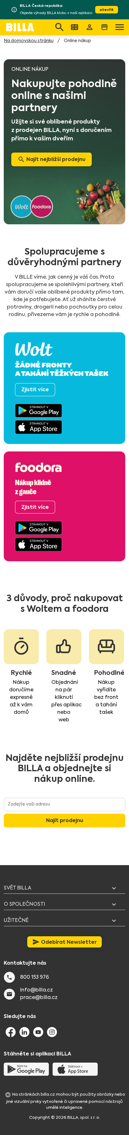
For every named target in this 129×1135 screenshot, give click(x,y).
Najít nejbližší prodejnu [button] (51, 159)
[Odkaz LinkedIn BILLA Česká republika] (24, 1032)
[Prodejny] (104, 27)
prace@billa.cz (39, 997)
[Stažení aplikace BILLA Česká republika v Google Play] (26, 1069)
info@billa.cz (36, 990)
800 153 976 (34, 977)
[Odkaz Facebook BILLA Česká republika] (11, 1032)
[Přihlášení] (89, 27)
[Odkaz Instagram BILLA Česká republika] (52, 1032)
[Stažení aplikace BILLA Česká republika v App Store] (75, 1069)
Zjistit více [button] (35, 389)
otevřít (107, 9)
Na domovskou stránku (29, 41)
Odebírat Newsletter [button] (64, 942)
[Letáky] (74, 27)
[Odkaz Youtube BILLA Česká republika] (38, 1032)
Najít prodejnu (64, 820)
